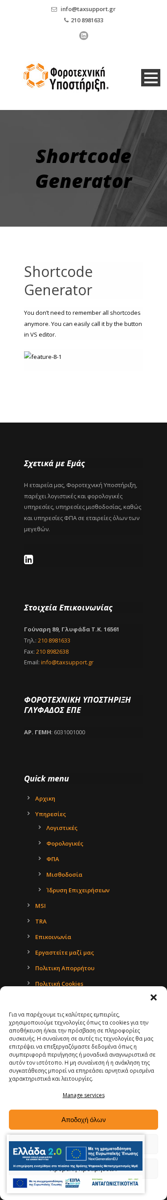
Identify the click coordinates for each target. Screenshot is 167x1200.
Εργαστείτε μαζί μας (64, 952)
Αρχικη (45, 798)
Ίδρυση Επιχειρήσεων (78, 890)
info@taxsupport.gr (88, 9)
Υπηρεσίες (50, 814)
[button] (153, 997)
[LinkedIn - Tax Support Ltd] (31, 561)
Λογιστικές (61, 828)
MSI (40, 906)
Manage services (84, 1095)
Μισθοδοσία (64, 875)
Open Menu (150, 77)
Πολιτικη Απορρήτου (64, 968)
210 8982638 (52, 651)
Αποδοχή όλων (83, 1119)
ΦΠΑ (52, 859)
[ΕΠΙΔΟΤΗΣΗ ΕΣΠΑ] (76, 1156)
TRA (41, 921)
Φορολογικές (64, 843)
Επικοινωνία (53, 937)
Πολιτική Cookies (59, 984)
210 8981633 (87, 20)
